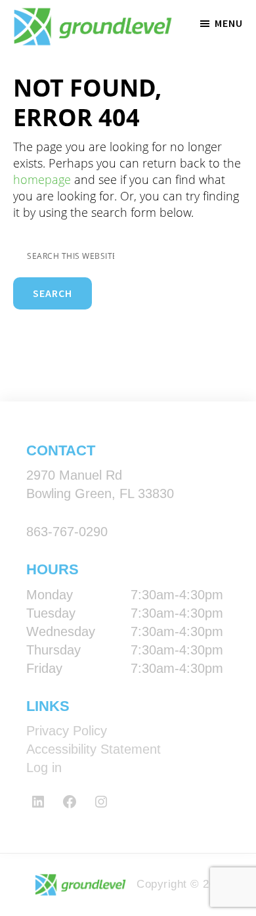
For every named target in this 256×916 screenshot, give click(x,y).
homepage (42, 179)
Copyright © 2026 (180, 884)
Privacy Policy (66, 730)
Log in (44, 767)
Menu (229, 23)
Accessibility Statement (93, 749)
